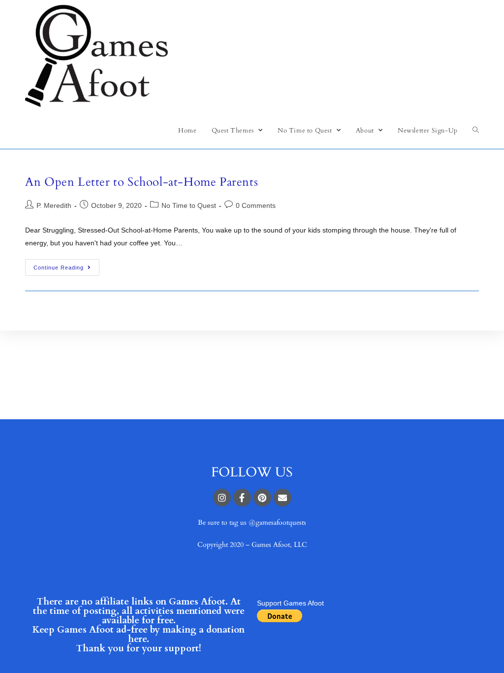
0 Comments (256, 205)
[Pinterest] (262, 497)
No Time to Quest (188, 205)
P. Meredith (53, 205)
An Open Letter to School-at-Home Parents (141, 182)
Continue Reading (58, 267)
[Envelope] (282, 497)
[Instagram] (222, 497)
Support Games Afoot (290, 603)
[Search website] (475, 130)
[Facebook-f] (242, 497)
